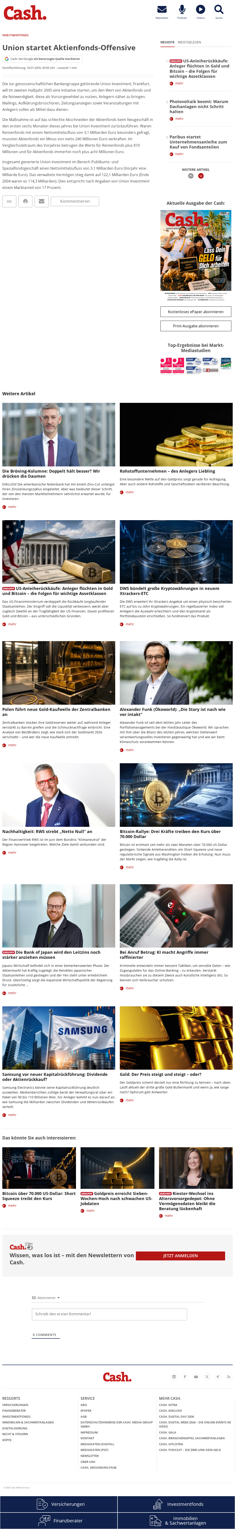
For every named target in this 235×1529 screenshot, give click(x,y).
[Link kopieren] (9, 201)
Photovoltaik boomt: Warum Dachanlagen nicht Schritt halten (199, 106)
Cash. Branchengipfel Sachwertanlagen (192, 1438)
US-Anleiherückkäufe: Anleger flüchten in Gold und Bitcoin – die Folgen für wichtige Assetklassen (199, 68)
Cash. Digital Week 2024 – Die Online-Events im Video (195, 1424)
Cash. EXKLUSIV (170, 1410)
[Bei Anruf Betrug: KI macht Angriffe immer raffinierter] (176, 916)
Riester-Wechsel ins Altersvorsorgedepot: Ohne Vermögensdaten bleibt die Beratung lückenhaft (187, 1201)
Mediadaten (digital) (97, 1444)
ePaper (86, 1410)
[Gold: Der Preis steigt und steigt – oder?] (176, 1038)
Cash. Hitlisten (171, 1444)
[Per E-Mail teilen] (42, 201)
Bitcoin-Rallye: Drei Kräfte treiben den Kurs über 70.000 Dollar (170, 834)
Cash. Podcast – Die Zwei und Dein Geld (190, 1450)
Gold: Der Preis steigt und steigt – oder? (160, 1074)
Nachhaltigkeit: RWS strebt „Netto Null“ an (47, 831)
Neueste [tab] (167, 42)
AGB (84, 1416)
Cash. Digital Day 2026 (176, 1416)
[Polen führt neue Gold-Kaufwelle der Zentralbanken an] (58, 673)
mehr (179, 83)
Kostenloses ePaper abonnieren (196, 311)
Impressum (89, 1432)
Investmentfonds (16, 1416)
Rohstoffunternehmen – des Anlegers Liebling (167, 471)
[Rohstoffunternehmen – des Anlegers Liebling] (176, 434)
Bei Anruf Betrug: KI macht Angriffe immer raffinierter (164, 954)
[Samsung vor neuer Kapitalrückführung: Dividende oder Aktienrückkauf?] (58, 1038)
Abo (84, 1405)
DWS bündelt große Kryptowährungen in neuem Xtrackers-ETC (169, 591)
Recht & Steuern (15, 1434)
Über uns (88, 1462)
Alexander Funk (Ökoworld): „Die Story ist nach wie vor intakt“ (173, 712)
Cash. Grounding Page (99, 1467)
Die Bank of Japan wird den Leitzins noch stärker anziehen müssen (51, 954)
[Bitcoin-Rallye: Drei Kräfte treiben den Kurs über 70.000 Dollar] (176, 795)
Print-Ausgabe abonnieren (196, 325)
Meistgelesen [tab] (189, 42)
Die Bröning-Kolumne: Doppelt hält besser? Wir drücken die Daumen (51, 473)
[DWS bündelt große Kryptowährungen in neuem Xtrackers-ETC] (176, 552)
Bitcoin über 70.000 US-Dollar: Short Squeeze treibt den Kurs (39, 1196)
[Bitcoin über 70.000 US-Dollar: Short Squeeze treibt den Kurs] (39, 1168)
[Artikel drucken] (25, 201)
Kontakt (87, 1438)
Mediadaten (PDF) (94, 1450)
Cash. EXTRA (168, 1405)
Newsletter (90, 1456)
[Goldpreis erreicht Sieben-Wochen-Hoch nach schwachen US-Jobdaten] (117, 1168)
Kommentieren (75, 201)
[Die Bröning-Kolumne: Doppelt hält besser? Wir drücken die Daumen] (58, 434)
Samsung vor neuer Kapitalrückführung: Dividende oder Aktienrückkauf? (55, 1077)
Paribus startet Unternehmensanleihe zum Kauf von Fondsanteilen (198, 142)
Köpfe (6, 1440)
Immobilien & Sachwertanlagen (28, 1422)
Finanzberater (14, 1410)
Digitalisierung (14, 1428)
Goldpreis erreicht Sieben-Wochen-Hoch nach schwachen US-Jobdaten (116, 1198)
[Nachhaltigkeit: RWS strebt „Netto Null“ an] (58, 795)
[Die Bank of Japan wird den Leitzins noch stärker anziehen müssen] (58, 916)
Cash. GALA (167, 1432)
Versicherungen (15, 1405)
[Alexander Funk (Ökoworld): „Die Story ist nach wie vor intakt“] (176, 673)
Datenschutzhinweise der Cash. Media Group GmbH (117, 1424)
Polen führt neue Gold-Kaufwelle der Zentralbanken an (56, 712)
